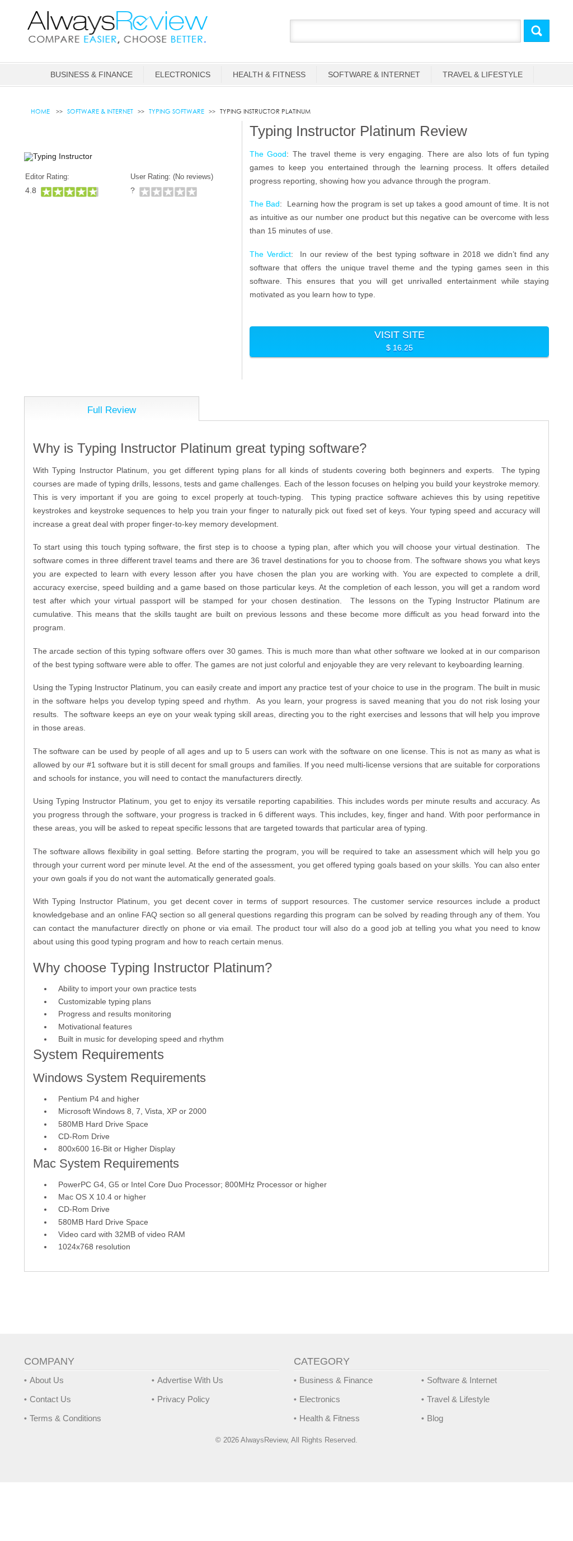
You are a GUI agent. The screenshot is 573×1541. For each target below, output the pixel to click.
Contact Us (50, 1399)
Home (41, 111)
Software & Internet (374, 74)
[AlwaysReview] (118, 26)
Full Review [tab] (111, 410)
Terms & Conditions (65, 1418)
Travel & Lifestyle (483, 74)
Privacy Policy (183, 1399)
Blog (435, 1418)
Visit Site (399, 340)
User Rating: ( (171, 176)
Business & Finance (91, 74)
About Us (47, 1380)
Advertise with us (190, 1380)
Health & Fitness (269, 74)
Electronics (182, 74)
